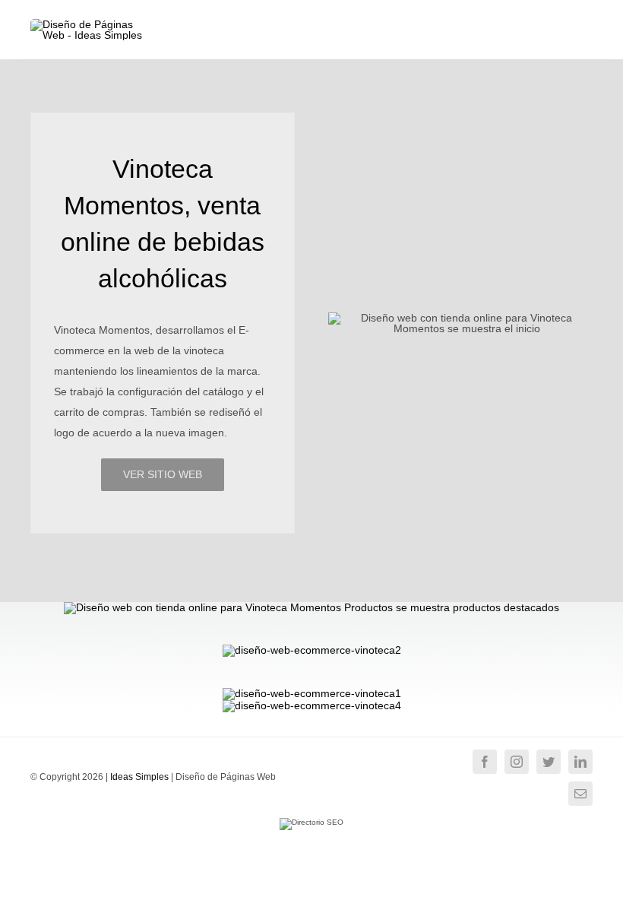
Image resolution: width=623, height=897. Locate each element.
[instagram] (516, 762)
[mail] (580, 793)
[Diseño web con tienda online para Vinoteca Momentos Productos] (311, 607)
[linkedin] (580, 762)
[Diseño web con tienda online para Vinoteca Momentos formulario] (312, 705)
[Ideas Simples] (91, 24)
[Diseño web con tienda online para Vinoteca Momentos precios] (312, 650)
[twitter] (548, 762)
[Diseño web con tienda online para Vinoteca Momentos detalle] (312, 693)
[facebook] (485, 762)
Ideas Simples (139, 777)
